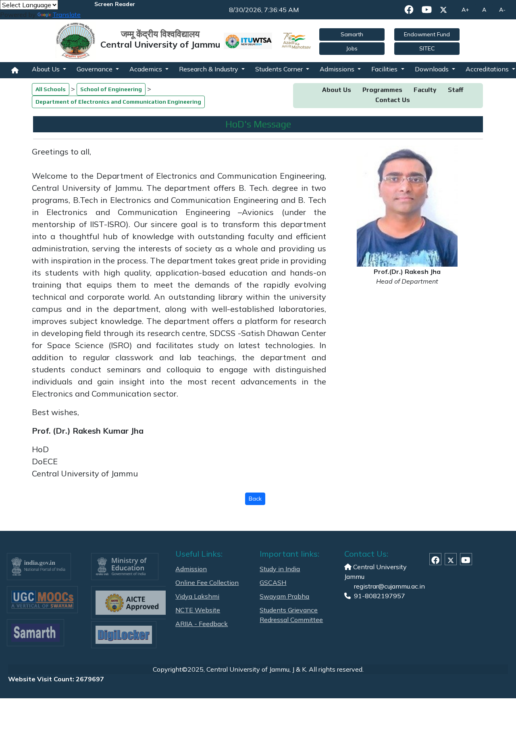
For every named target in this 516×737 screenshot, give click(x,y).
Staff (455, 90)
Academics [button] (146, 69)
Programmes (382, 90)
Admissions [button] (338, 69)
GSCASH (273, 582)
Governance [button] (95, 69)
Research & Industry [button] (209, 69)
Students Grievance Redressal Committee (291, 615)
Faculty (425, 90)
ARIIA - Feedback (201, 624)
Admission (191, 569)
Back (255, 498)
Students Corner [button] (279, 69)
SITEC (427, 48)
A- (502, 9)
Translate (66, 14)
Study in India (280, 569)
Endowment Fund (427, 34)
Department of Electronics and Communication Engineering (118, 101)
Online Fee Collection (207, 582)
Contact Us (392, 100)
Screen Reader (114, 4)
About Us (336, 90)
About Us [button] (46, 69)
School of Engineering (111, 89)
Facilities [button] (385, 69)
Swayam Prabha (284, 596)
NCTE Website (197, 610)
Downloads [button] (432, 69)
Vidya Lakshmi (197, 596)
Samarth (352, 34)
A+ (465, 9)
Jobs (352, 48)
